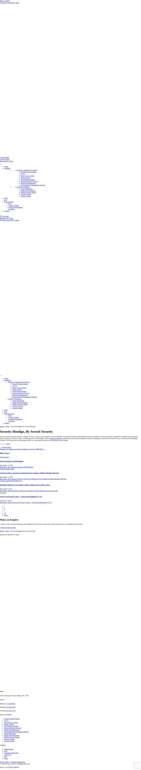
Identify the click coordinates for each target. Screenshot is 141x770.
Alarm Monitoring (27, 189)
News (6, 198)
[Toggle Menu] (1, 163)
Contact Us (7, 755)
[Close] (1, 215)
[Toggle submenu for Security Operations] (22, 399)
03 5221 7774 (10, 711)
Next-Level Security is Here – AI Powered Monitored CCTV (21, 497)
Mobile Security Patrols (28, 192)
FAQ (10, 204)
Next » (6, 515)
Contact (6, 211)
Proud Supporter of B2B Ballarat (11, 461)
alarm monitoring (55, 438)
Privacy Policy (4, 762)
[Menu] (1, 375)
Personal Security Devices (29, 181)
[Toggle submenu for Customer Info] (14, 414)
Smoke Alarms (25, 178)
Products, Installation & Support (27, 170)
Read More (16, 467)
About (6, 166)
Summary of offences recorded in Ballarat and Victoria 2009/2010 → (22, 449)
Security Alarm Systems (28, 172)
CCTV (23, 174)
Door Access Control (27, 176)
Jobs (5, 200)
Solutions (7, 168)
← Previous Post (5, 447)
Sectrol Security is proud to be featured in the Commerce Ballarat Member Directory (29, 473)
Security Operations (23, 187)
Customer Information (15, 207)
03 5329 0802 (10, 704)
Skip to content (5, 1)
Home (2, 426)
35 (5, 513)
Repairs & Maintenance (28, 183)
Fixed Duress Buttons (28, 179)
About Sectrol (8, 749)
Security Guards (26, 194)
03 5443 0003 (10, 707)
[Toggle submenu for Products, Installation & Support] (30, 382)
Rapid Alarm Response (28, 191)
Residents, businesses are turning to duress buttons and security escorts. (25, 485)
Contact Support (13, 205)
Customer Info (9, 202)
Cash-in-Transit (26, 196)
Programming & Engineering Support (33, 185)
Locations (11, 209)
